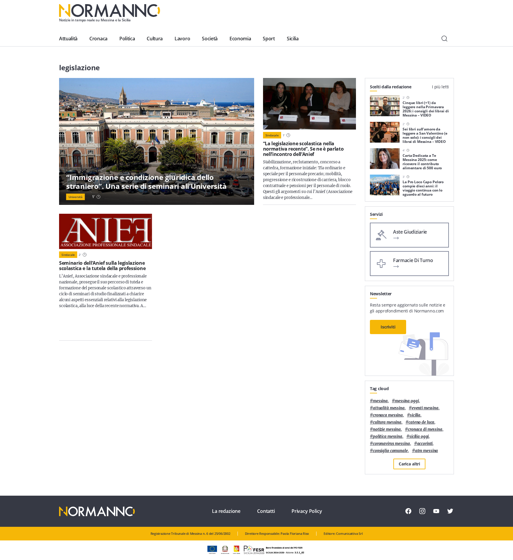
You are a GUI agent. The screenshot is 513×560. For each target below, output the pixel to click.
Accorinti (425, 443)
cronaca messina (388, 415)
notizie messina (387, 429)
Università (76, 197)
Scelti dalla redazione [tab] (390, 87)
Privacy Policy (307, 511)
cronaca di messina (425, 429)
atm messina (426, 450)
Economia (240, 38)
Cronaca (98, 38)
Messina (380, 400)
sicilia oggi (419, 436)
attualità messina (389, 408)
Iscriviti (388, 327)
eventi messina (425, 408)
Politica (127, 38)
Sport (269, 38)
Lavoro (182, 38)
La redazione (226, 511)
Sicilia (293, 38)
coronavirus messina (391, 443)
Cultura (155, 38)
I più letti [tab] (440, 87)
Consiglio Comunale (390, 450)
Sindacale (272, 135)
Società (210, 38)
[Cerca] (444, 38)
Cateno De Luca (421, 422)
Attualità (68, 38)
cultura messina (387, 422)
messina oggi (407, 400)
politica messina (387, 436)
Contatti (266, 511)
